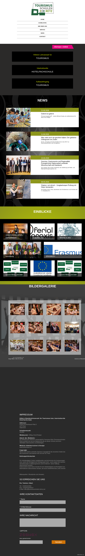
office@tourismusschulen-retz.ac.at (34, 489)
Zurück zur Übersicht (80, 358)
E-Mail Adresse (25, 507)
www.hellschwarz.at (25, 447)
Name (22, 499)
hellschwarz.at (80, 554)
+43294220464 (26, 486)
